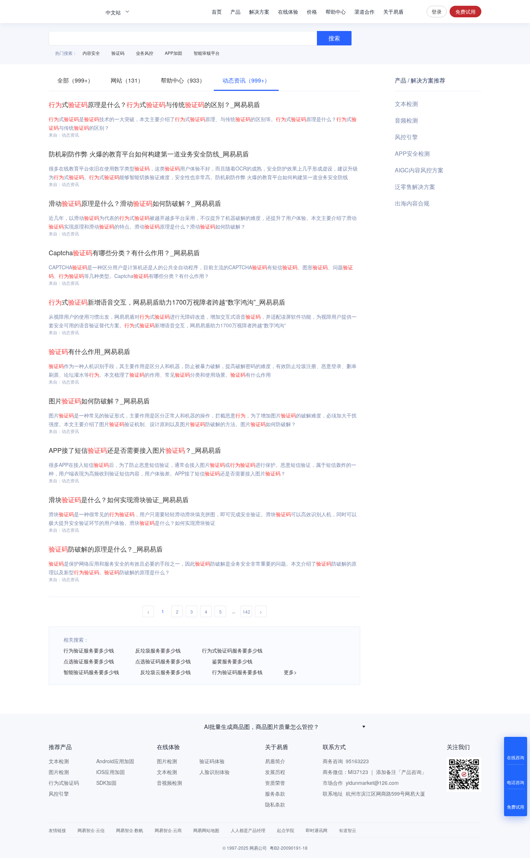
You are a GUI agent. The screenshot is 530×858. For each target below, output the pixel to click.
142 (246, 612)
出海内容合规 (412, 203)
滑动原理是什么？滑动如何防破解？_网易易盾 (135, 203)
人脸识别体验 (214, 771)
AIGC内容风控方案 (419, 170)
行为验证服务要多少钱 (88, 650)
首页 (217, 11)
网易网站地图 (206, 830)
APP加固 (173, 53)
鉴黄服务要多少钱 (232, 661)
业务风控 (144, 53)
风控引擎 (406, 137)
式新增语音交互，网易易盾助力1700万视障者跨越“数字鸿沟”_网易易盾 (167, 301)
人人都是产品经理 (248, 830)
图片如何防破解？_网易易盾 (99, 400)
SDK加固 (106, 782)
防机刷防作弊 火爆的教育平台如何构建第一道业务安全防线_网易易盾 (149, 153)
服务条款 (275, 793)
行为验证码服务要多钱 (237, 672)
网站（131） (127, 80)
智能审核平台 (207, 53)
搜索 (415, 11)
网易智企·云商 (168, 830)
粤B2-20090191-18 (289, 848)
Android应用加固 (115, 761)
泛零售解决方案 (415, 186)
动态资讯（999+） (246, 80)
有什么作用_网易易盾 (89, 351)
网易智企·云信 (91, 830)
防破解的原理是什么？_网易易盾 (106, 548)
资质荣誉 (275, 782)
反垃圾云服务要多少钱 (165, 672)
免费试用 (465, 11)
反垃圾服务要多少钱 (158, 650)
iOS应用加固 (110, 771)
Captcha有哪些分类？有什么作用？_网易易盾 (124, 252)
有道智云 (347, 830)
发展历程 (275, 771)
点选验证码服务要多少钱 (163, 661)
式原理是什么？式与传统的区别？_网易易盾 (154, 104)
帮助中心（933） (183, 80)
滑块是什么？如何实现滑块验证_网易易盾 (119, 499)
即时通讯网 (316, 830)
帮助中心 (336, 11)
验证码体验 (212, 761)
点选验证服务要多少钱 (88, 661)
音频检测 (406, 120)
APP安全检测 (412, 153)
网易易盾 (74, 11)
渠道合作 (364, 11)
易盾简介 (275, 761)
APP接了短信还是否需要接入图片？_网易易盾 (135, 450)
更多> (290, 672)
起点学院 (285, 830)
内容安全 (91, 53)
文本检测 (406, 103)
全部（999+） (75, 80)
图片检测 (59, 771)
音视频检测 (169, 782)
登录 (437, 11)
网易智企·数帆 (129, 830)
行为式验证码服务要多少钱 (232, 650)
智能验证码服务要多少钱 (91, 672)
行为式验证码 (64, 782)
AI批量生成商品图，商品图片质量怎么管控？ (261, 726)
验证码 (117, 53)
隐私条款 (275, 804)
